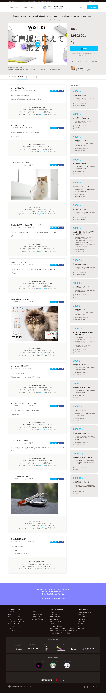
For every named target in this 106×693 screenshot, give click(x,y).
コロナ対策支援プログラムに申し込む (60, 633)
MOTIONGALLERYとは (84, 612)
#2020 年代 (81, 614)
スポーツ (10, 628)
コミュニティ (11, 621)
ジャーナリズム (12, 630)
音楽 (19, 617)
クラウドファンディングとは (57, 614)
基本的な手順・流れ (55, 617)
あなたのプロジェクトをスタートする (54, 599)
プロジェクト (12, 77)
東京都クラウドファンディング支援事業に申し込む (62, 630)
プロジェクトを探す (14, 7)
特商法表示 (81, 628)
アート (20, 614)
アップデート (22, 77)
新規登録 (93, 7)
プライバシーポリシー (84, 626)
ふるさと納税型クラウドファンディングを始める (62, 628)
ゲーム (20, 619)
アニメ (10, 619)
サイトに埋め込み (92, 61)
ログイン (82, 7)
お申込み (52, 612)
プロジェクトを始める (28, 7)
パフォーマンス (22, 626)
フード (20, 628)
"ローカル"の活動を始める (57, 626)
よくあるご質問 (82, 617)
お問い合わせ (81, 619)
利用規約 (80, 624)
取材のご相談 (81, 621)
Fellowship (52, 624)
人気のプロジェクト (37, 614)
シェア (75, 61)
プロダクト (59, 20)
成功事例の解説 (54, 619)
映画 (9, 614)
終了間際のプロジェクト (37, 619)
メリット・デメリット (55, 621)
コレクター (33, 77)
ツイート (82, 61)
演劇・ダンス (11, 624)
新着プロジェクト (36, 617)
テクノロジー (11, 626)
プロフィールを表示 (85, 70)
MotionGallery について (93, 1)
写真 (9, 617)
